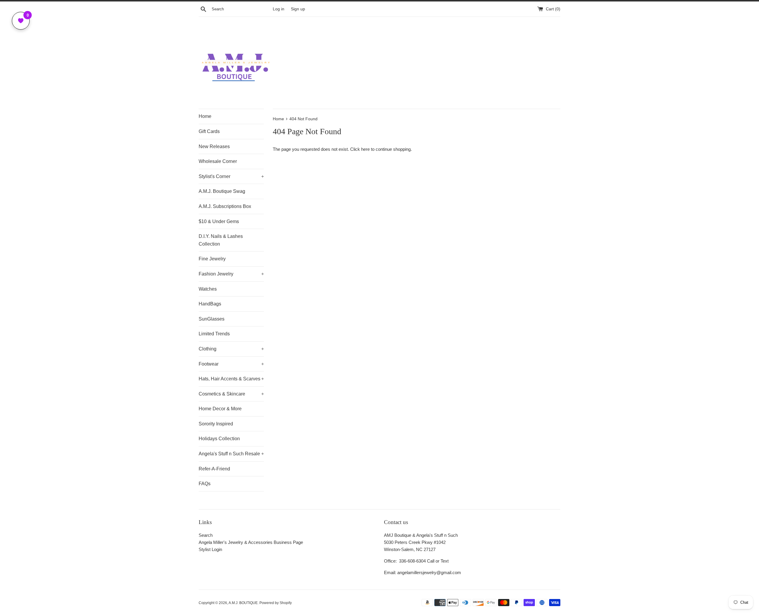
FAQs (205, 483)
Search (206, 535)
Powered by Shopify (275, 603)
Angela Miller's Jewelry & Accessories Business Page (251, 542)
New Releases (214, 146)
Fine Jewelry (212, 258)
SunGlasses (211, 318)
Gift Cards (209, 131)
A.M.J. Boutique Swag (222, 191)
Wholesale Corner (218, 161)
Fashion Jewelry (231, 273)
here (365, 149)
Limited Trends (214, 333)
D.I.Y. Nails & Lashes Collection (221, 240)
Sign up (298, 9)
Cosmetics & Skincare (231, 393)
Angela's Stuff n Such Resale (231, 453)
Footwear (231, 363)
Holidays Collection (219, 438)
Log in (278, 9)
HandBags (210, 303)
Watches (208, 289)
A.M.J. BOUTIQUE (243, 603)
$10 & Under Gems (219, 221)
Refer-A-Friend (214, 468)
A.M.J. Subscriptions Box (225, 206)
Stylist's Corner (231, 176)
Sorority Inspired (216, 423)
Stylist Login (210, 549)
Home (205, 116)
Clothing (231, 348)
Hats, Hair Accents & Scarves (231, 378)
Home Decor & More (220, 408)
